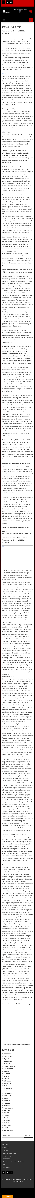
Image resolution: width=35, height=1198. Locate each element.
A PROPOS (7, 1054)
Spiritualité (7, 1125)
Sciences (7, 1120)
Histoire (6, 1091)
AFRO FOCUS (8, 1056)
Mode (6, 1098)
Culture (6, 1071)
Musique (7, 1101)
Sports (6, 1128)
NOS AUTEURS (8, 1108)
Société (6, 1123)
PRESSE (6, 1113)
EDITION (6, 1076)
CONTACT (6, 1168)
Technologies (22, 538)
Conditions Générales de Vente (13, 1162)
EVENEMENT (8, 1088)
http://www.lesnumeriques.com (18, 527)
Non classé (7, 1103)
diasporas (5, 33)
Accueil (5, 1144)
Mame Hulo (8, 1096)
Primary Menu (4, 20)
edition (6, 1078)
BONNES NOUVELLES (10, 1066)
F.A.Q (4, 1165)
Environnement (9, 1086)
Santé (19, 1044)
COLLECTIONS (8, 1069)
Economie (12, 538)
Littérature (8, 1093)
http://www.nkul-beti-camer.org (18, 1004)
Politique (7, 1110)
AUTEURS (7, 1064)
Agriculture (8, 1059)
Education (7, 1081)
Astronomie (8, 1061)
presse (6, 1115)
